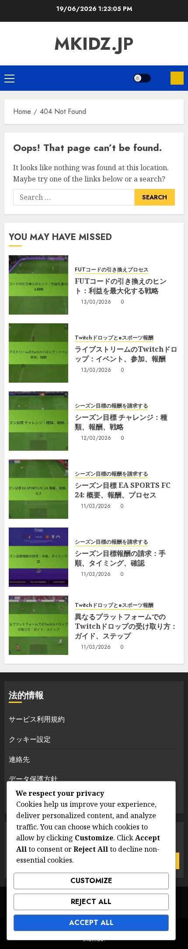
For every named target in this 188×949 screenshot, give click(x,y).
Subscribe (177, 78)
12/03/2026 (96, 438)
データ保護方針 (33, 779)
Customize (91, 881)
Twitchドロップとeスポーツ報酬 (114, 338)
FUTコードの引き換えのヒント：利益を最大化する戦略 (121, 285)
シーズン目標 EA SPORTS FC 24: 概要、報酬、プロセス (123, 490)
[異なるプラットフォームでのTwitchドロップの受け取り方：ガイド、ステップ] (38, 625)
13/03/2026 (96, 302)
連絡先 (19, 759)
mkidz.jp (94, 43)
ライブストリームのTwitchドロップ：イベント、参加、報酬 (126, 353)
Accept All (91, 923)
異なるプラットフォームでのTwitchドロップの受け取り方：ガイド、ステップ (126, 626)
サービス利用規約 (37, 719)
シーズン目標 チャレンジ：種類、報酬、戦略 (121, 422)
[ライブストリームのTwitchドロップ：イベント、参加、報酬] (38, 353)
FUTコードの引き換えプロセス (112, 270)
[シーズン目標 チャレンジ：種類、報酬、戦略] (38, 421)
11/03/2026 (96, 506)
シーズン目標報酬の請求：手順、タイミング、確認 (120, 558)
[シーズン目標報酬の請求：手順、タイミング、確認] (38, 557)
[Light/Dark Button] (142, 78)
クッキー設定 (30, 739)
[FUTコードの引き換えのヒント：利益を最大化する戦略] (38, 285)
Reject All (91, 902)
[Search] (160, 78)
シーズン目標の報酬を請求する (111, 406)
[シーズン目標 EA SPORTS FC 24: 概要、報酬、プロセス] (38, 489)
